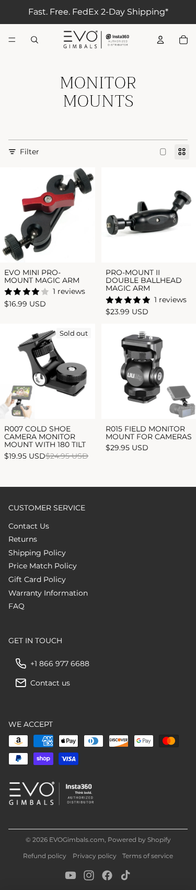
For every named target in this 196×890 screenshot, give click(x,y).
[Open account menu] (160, 39)
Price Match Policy (42, 565)
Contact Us (28, 526)
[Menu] (12, 40)
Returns (22, 539)
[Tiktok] (125, 875)
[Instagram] (89, 875)
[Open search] (34, 39)
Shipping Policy (37, 552)
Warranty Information (48, 593)
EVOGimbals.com (77, 839)
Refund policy (44, 856)
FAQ (16, 606)
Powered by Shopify (139, 839)
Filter (29, 151)
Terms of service (147, 856)
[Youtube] (70, 875)
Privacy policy (95, 856)
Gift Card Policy (37, 579)
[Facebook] (107, 875)
